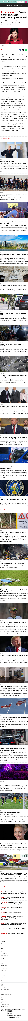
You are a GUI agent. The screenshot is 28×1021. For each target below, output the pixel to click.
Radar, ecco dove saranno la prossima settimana (11, 908)
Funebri (2, 958)
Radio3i (2, 999)
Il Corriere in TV (4, 968)
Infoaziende (3, 970)
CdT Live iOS (3, 985)
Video (2, 943)
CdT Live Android (4, 987)
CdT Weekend (3, 963)
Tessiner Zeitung (4, 1002)
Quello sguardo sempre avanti (12, 933)
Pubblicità (3, 951)
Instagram (3, 977)
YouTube (2, 980)
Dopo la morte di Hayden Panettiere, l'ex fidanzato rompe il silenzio (13, 903)
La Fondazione (4, 996)
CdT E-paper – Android (5, 991)
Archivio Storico (4, 965)
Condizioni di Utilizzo (5, 1004)
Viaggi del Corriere (4, 955)
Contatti (2, 950)
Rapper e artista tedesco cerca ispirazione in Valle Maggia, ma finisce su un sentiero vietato (13, 918)
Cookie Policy (9, 1013)
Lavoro (2, 957)
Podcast (2, 945)
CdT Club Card (4, 953)
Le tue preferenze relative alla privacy (14, 1015)
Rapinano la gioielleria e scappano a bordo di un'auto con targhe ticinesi (13, 923)
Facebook (3, 975)
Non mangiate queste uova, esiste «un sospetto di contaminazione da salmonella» (14, 892)
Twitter (2, 979)
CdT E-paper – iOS (5, 989)
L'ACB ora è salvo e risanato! (11, 912)
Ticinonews (3, 1001)
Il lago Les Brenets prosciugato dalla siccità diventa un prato (13, 929)
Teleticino (3, 997)
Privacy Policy (10, 1011)
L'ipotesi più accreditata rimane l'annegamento (12, 897)
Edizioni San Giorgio (5, 967)
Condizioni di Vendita (5, 1006)
